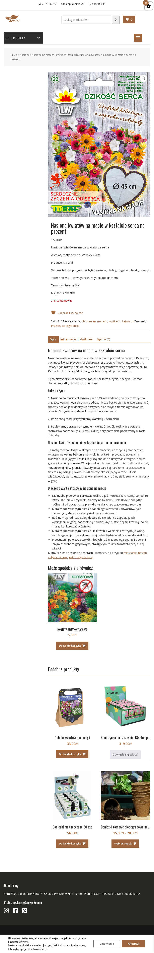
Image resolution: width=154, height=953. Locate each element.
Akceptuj (133, 944)
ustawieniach (38, 949)
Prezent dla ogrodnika (65, 326)
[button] (138, 38)
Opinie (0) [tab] (103, 339)
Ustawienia (106, 944)
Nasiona (24, 55)
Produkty (18, 38)
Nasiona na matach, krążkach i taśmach (55, 55)
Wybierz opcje (123, 843)
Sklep (14, 55)
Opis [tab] (53, 339)
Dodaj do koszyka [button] (70, 645)
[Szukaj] (116, 20)
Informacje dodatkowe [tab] (76, 339)
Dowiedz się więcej (125, 754)
